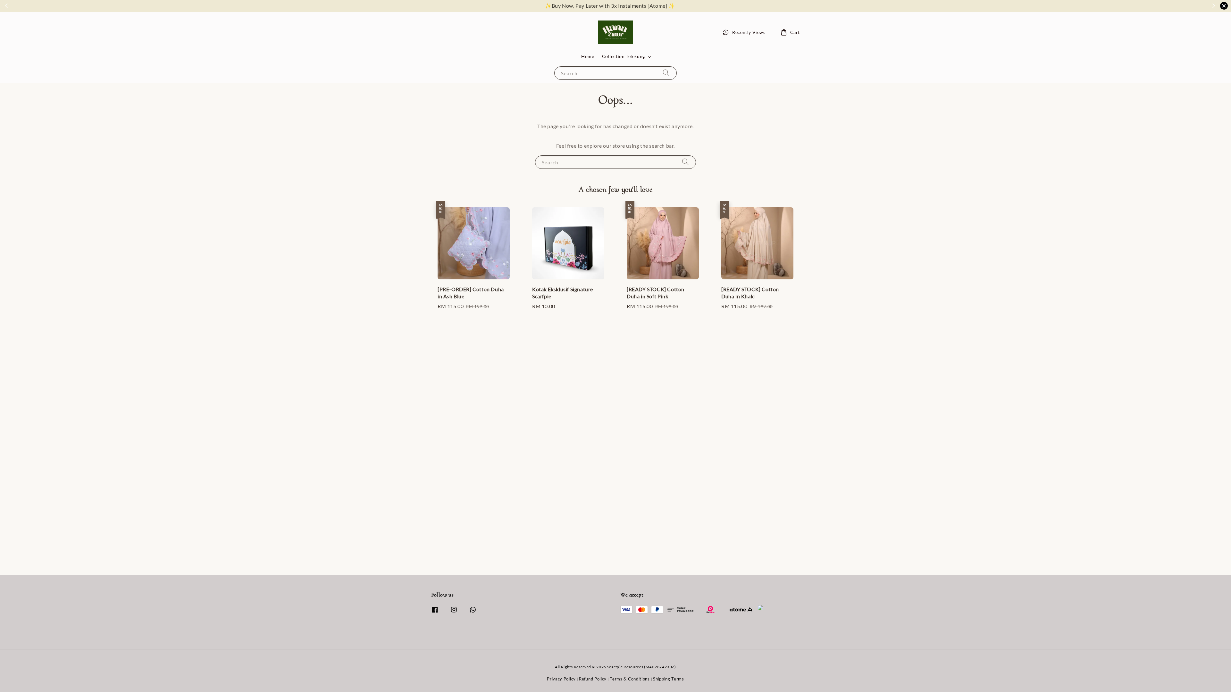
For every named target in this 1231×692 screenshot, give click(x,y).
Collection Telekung (623, 56)
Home (587, 56)
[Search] (666, 73)
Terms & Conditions (630, 678)
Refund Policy (593, 678)
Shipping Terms (668, 678)
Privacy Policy (561, 678)
